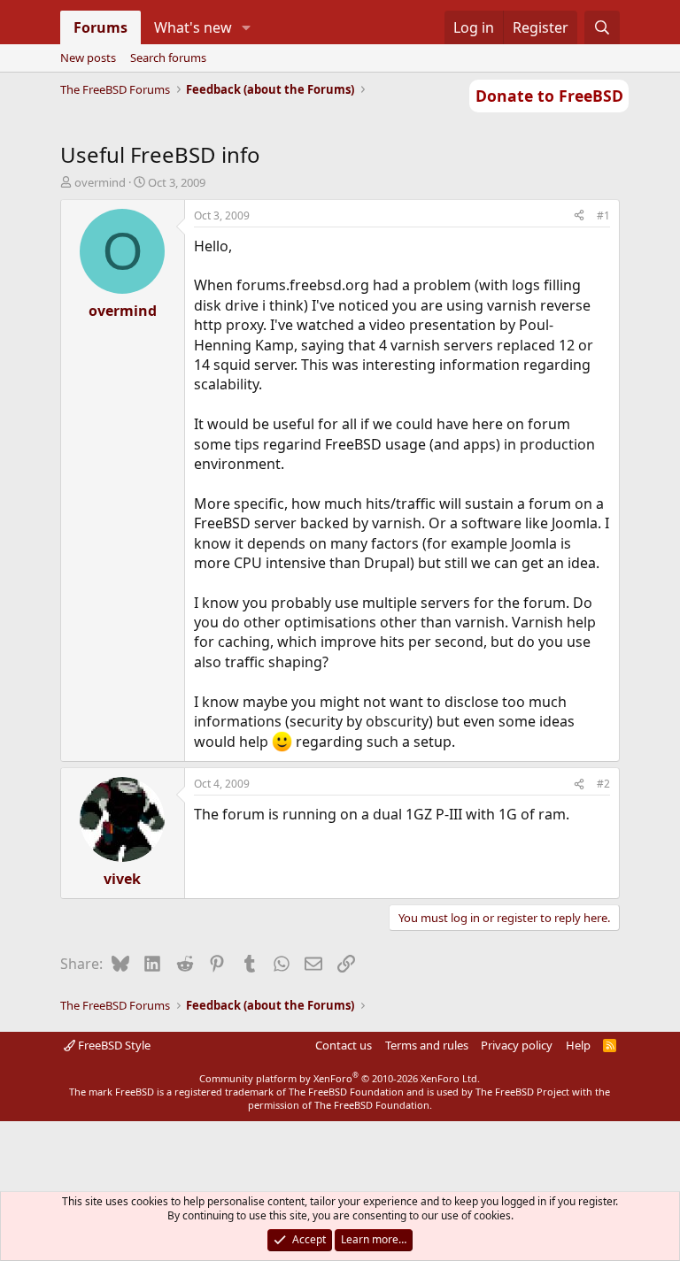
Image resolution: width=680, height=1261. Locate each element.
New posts (88, 57)
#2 (603, 783)
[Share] (579, 216)
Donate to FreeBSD (549, 95)
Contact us (343, 1045)
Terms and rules (426, 1045)
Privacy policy (516, 1045)
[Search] (602, 27)
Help (578, 1045)
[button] (246, 27)
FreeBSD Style (113, 1045)
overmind (100, 182)
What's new (193, 27)
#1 (603, 215)
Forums (100, 27)
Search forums (168, 57)
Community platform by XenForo (339, 1078)
